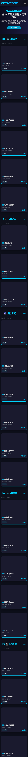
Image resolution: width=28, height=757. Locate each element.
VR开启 (15, 28)
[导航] (25, 2)
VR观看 (23, 68)
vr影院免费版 (11, 2)
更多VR (24, 39)
